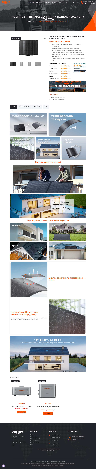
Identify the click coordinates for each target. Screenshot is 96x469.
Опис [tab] (13, 106)
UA (67, 2)
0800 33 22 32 (54, 440)
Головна (29, 21)
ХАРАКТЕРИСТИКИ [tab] (24, 106)
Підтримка (47, 2)
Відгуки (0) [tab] (37, 106)
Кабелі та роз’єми (34, 442)
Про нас (32, 434)
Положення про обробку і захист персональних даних (48, 448)
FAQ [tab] (46, 106)
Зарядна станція (34, 436)
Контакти (62, 2)
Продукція (31, 2)
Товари (35, 21)
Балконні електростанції (59, 99)
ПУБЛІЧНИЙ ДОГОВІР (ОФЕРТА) (48, 450)
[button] (44, 38)
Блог (31, 444)
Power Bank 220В (34, 440)
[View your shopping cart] (73, 2)
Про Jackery (39, 2)
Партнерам (55, 2)
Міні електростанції (35, 438)
